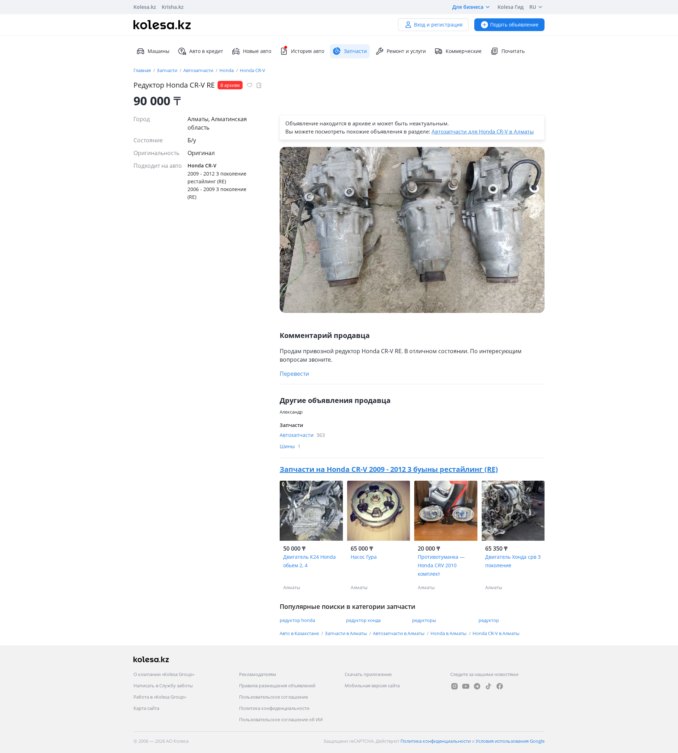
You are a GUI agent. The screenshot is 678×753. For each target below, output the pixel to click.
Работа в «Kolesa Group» (159, 697)
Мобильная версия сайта (372, 685)
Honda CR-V (252, 70)
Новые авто (257, 51)
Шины (290, 446)
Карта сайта (146, 708)
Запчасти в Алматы (346, 633)
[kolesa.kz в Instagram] (454, 686)
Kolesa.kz (144, 7)
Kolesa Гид (511, 7)
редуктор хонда (363, 620)
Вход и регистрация (438, 24)
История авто (307, 51)
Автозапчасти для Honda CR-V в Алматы (483, 131)
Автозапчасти (198, 70)
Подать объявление (514, 24)
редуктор (488, 620)
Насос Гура (364, 556)
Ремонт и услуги (406, 51)
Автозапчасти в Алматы (399, 633)
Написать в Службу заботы (163, 685)
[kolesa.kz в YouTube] (466, 686)
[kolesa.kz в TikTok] (488, 686)
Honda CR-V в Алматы (495, 633)
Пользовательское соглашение (273, 697)
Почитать (513, 51)
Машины (159, 51)
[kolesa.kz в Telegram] (477, 686)
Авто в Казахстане (300, 633)
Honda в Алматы (449, 633)
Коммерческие (464, 51)
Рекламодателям (257, 674)
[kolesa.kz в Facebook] (499, 686)
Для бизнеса (467, 7)
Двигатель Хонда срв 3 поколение (513, 561)
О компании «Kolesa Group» (163, 674)
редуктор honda (297, 620)
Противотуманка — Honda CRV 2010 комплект (441, 565)
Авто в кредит (206, 51)
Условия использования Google (510, 741)
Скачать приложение (368, 674)
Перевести (294, 374)
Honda (227, 70)
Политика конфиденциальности (274, 708)
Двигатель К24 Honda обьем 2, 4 (309, 561)
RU (532, 7)
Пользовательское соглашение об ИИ (281, 719)
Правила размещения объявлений (277, 685)
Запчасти (167, 70)
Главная (142, 70)
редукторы (424, 620)
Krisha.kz (173, 7)
